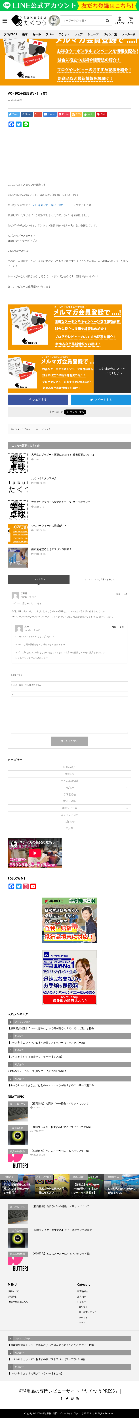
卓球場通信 (69, 794)
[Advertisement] (69, 156)
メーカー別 (128, 34)
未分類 (69, 828)
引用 (125, 593)
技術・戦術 (69, 801)
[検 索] (107, 20)
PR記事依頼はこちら (18, 1301)
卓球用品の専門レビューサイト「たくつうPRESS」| (69, 1391)
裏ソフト (83, 1307)
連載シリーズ (69, 807)
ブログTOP (10, 34)
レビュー (69, 787)
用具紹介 (69, 773)
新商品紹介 (69, 767)
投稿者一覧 (13, 1291)
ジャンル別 (110, 34)
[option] (17, 1186)
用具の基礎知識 (69, 780)
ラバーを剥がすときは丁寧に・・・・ (52, 205)
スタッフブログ (22, 429)
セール (37, 34)
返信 (118, 593)
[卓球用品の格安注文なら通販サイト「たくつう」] (29, 25)
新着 (25, 34)
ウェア (79, 34)
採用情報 (12, 1296)
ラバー (50, 34)
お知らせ (69, 821)
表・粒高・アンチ (87, 1312)
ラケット (64, 34)
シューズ (93, 34)
